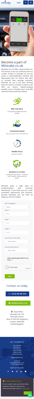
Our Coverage (17, 345)
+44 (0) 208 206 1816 (18, 294)
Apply (10, 276)
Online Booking (17, 350)
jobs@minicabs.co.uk (19, 303)
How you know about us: (12, 247)
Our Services (17, 349)
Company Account (17, 354)
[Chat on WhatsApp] (30, 395)
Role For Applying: (10, 203)
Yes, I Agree (27, 393)
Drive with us (17, 347)
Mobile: (7, 229)
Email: (7, 219)
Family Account (17, 352)
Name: (7, 210)
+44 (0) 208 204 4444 (17, 364)
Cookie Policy (25, 388)
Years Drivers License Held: (12, 238)
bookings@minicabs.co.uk (17, 362)
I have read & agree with (18, 259)
